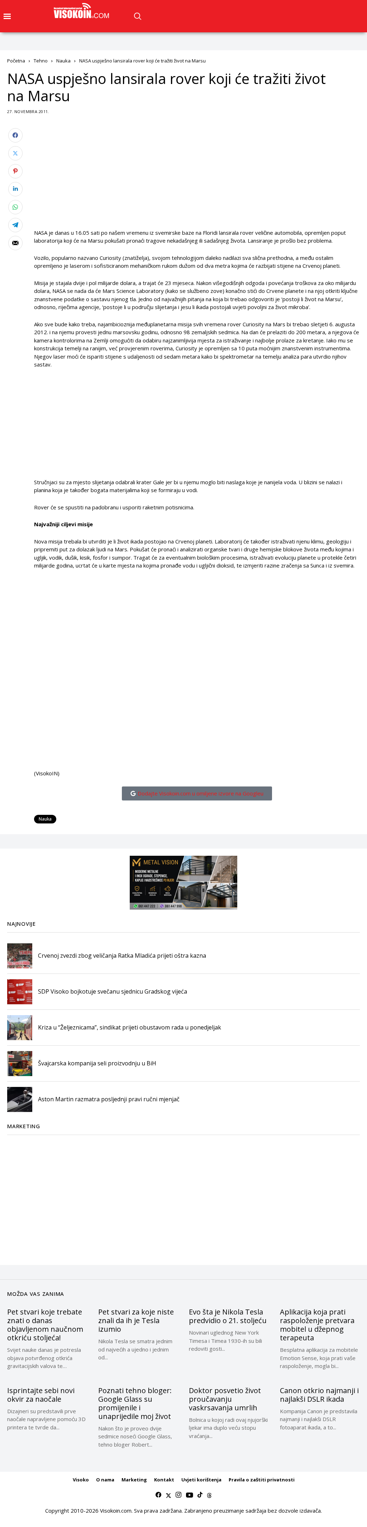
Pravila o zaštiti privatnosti (262, 1479)
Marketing (134, 1479)
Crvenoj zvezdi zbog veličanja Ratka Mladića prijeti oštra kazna (122, 955)
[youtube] (189, 1495)
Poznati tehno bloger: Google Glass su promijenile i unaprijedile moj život (135, 1403)
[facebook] (158, 1495)
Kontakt (164, 1479)
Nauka (63, 60)
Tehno (41, 60)
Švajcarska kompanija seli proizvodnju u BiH (97, 1063)
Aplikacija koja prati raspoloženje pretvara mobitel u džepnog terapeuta (317, 1324)
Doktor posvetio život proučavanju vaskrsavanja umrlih (225, 1399)
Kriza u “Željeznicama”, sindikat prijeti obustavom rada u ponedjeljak (129, 1027)
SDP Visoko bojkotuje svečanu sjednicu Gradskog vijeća (112, 991)
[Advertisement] (197, 178)
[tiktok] (199, 1495)
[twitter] (168, 1495)
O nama (105, 1479)
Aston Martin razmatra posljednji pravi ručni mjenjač (109, 1099)
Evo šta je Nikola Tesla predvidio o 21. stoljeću (228, 1316)
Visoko (81, 1479)
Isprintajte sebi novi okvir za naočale (41, 1395)
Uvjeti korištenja (201, 1479)
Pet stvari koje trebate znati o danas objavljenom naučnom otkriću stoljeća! (45, 1324)
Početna (16, 60)
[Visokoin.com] (83, 11)
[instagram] (178, 1495)
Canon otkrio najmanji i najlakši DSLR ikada (319, 1395)
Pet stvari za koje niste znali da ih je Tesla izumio (136, 1320)
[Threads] (209, 1495)
